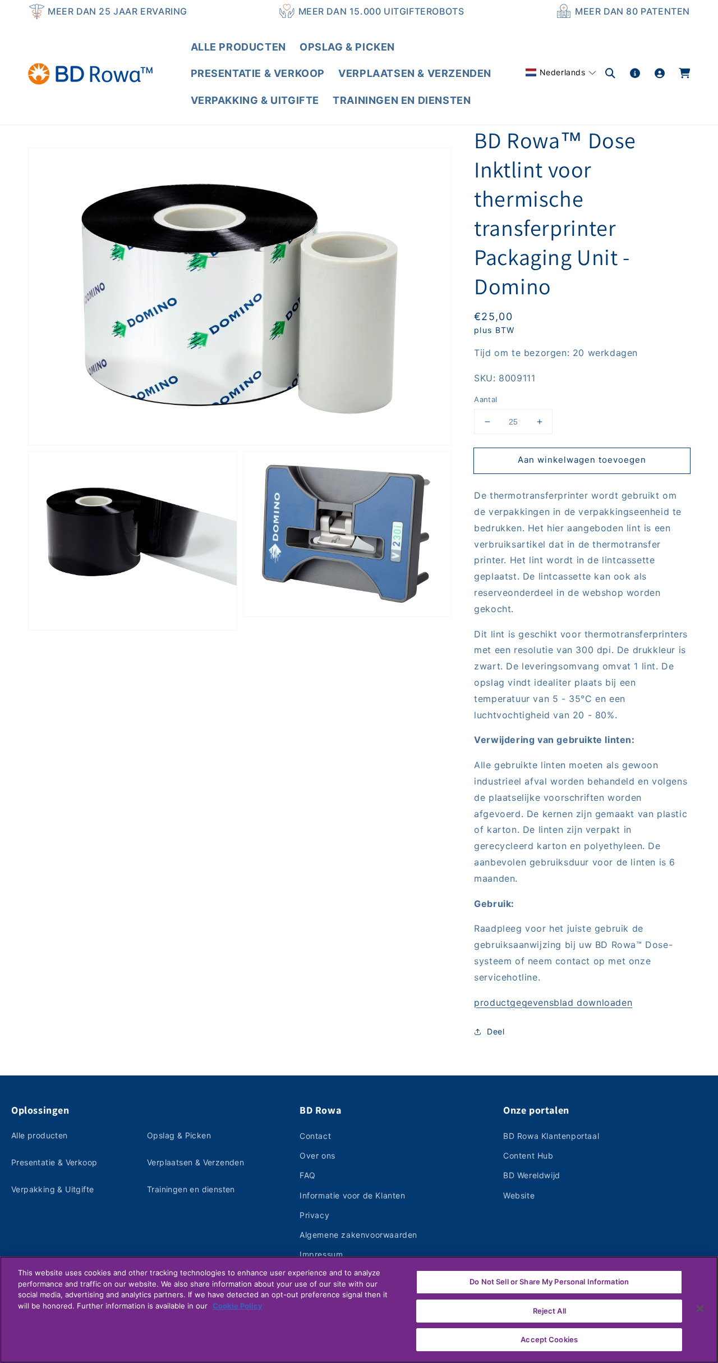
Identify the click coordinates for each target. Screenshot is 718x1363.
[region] (359, 1309)
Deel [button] (495, 1031)
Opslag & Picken (179, 1135)
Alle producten (39, 1135)
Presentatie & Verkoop (54, 1162)
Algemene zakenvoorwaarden (358, 1234)
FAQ (308, 1175)
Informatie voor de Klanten (353, 1195)
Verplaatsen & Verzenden (195, 1162)
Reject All (549, 1310)
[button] (561, 72)
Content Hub (528, 1155)
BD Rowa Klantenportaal (551, 1136)
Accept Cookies (549, 1339)
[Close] (700, 1308)
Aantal (485, 399)
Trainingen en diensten (191, 1189)
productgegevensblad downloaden (553, 1002)
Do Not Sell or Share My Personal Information (549, 1281)
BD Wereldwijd (531, 1175)
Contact (315, 1136)
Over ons (317, 1155)
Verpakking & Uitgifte (52, 1189)
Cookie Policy (238, 1305)
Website (519, 1195)
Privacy (314, 1215)
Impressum (321, 1254)
